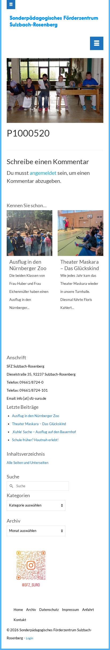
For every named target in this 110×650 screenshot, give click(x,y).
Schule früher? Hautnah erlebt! (35, 440)
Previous (11, 281)
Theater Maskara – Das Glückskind (39, 424)
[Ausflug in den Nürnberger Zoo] (29, 233)
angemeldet (43, 172)
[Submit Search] (11, 486)
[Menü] (96, 43)
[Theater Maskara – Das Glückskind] (80, 233)
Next (98, 281)
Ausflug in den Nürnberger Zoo (35, 416)
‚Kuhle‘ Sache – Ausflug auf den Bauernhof (44, 432)
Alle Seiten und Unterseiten (27, 462)
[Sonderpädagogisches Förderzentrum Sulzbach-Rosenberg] (55, 21)
